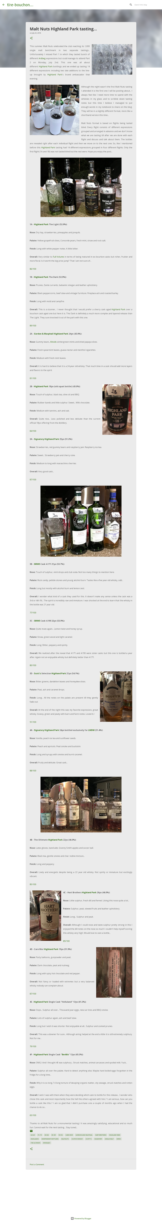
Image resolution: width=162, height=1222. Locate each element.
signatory (98, 1139)
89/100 (33, 325)
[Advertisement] (81, 1191)
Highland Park (46, 66)
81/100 (33, 378)
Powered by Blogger (82, 1218)
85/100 (33, 884)
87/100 (33, 479)
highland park (114, 1135)
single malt (109, 1139)
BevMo (65, 1054)
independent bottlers (50, 1139)
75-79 (40, 1135)
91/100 (33, 722)
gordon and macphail (84, 1135)
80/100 (33, 665)
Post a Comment (37, 1164)
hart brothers (100, 1135)
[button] (31, 38)
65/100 (33, 1115)
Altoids (53, 341)
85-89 (54, 1135)
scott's (89, 1139)
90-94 (61, 1135)
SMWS (37, 564)
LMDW (91, 730)
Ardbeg (42, 58)
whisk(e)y (46, 1143)
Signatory (39, 439)
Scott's (37, 673)
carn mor (69, 1135)
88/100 (33, 770)
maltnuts (65, 1139)
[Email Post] (31, 1132)
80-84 (47, 1135)
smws (119, 1139)
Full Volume (58, 256)
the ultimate (35, 1143)
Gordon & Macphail (43, 333)
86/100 (33, 269)
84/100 (33, 431)
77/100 (33, 612)
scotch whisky (77, 1139)
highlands (35, 1139)
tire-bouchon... (20, 4)
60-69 (33, 1135)
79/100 (33, 1046)
